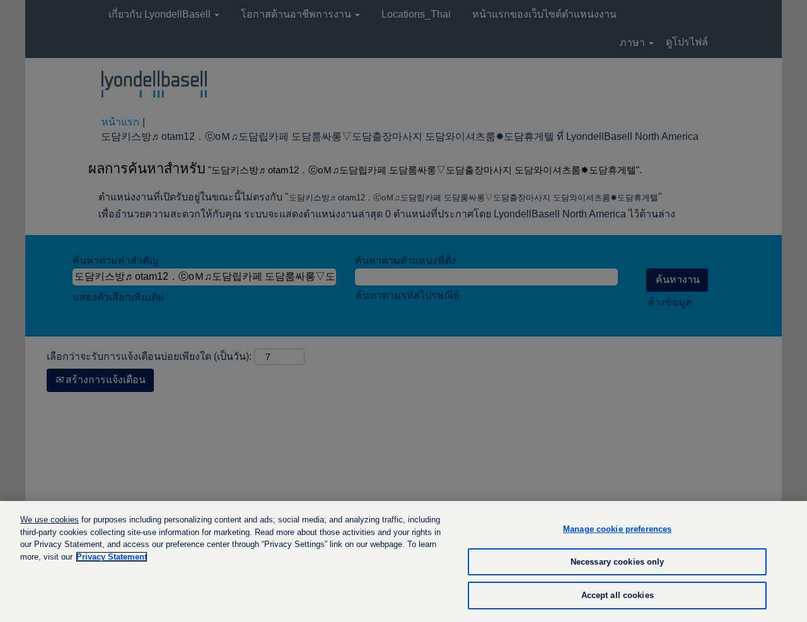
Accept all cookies (617, 595)
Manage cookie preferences (617, 529)
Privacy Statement (111, 557)
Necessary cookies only (618, 562)
